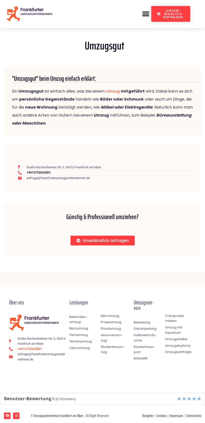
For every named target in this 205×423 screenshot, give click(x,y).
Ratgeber (148, 415)
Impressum (176, 415)
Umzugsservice (144, 305)
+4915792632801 (38, 172)
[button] (145, 14)
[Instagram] (16, 415)
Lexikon (161, 415)
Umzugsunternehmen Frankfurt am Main (58, 415)
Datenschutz (194, 415)
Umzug (113, 91)
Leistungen (79, 302)
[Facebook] (7, 415)
